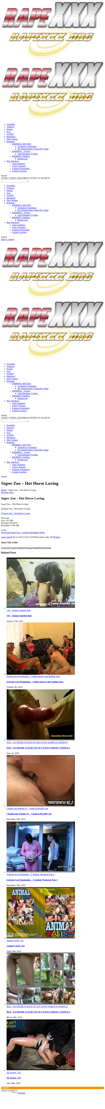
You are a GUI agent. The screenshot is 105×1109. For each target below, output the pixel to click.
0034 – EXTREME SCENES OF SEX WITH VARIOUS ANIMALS (37, 1006)
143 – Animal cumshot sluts (18, 610)
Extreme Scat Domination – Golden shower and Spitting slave (33, 676)
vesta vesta (5, 537)
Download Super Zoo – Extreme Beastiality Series (23, 532)
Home (3, 490)
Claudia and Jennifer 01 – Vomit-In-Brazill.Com (27, 808)
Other (57, 537)
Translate (21, 1093)
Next (11, 492)
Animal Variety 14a (15, 940)
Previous (5, 492)
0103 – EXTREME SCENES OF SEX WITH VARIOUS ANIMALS (37, 742)
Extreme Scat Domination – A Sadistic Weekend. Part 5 (30, 874)
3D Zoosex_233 (14, 1072)
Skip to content (7, 239)
